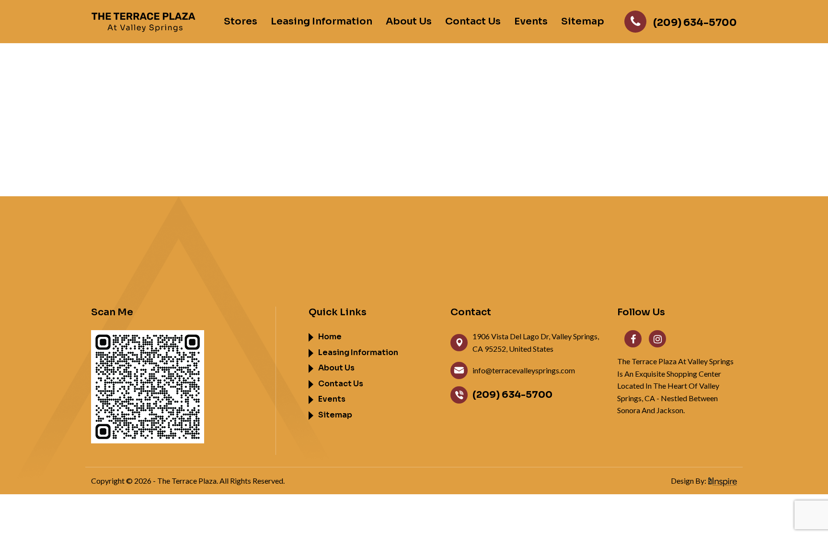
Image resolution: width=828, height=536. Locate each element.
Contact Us (473, 21)
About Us (409, 21)
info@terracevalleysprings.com (523, 370)
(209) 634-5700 (512, 395)
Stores (240, 21)
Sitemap (582, 21)
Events (531, 21)
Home (330, 337)
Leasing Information (321, 21)
